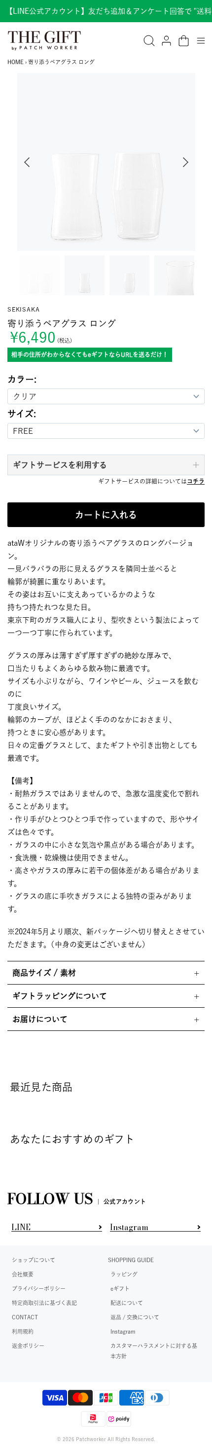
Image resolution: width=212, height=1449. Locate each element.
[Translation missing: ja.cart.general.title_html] (183, 41)
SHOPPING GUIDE (131, 1260)
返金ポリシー (28, 1345)
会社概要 (23, 1274)
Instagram (122, 1331)
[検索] (149, 41)
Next (188, 162)
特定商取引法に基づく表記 (44, 1303)
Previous (25, 162)
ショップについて (33, 1260)
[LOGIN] (166, 41)
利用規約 (23, 1331)
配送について (126, 1303)
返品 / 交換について (134, 1317)
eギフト (120, 1288)
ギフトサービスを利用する (60, 465)
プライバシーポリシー (39, 1288)
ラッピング (124, 1274)
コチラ (196, 481)
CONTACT (25, 1317)
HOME (15, 62)
